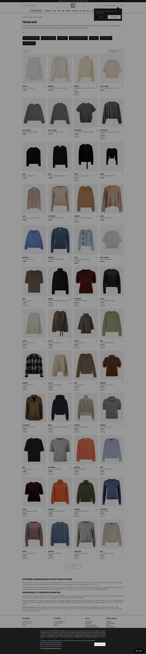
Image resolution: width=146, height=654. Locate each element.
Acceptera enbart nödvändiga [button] (50, 644)
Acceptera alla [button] (99, 644)
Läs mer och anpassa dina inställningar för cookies (51, 648)
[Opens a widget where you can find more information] (139, 651)
